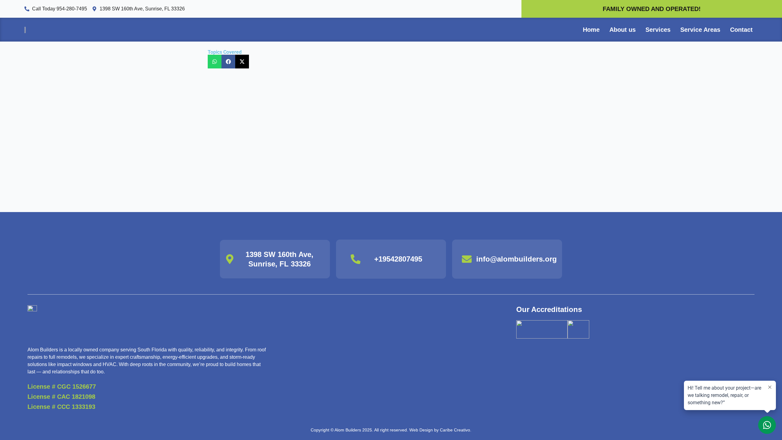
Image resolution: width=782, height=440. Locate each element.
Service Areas (700, 29)
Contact (741, 29)
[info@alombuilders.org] (467, 259)
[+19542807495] (355, 259)
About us (622, 29)
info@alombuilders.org (516, 259)
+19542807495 (398, 259)
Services (658, 29)
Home (591, 29)
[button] (214, 61)
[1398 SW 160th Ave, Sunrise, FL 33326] (230, 259)
